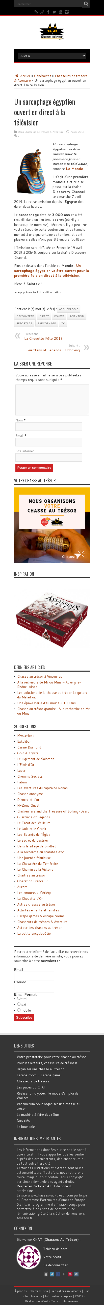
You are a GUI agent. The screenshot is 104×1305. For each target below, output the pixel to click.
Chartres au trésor (31, 875)
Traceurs (36, 1296)
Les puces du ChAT (31, 1087)
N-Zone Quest (28, 805)
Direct (44, 316)
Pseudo (20, 982)
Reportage (24, 323)
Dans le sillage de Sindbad (36, 846)
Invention (76, 316)
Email (19, 435)
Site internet (24, 451)
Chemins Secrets (30, 776)
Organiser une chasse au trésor (40, 1069)
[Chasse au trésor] (52, 36)
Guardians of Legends (33, 817)
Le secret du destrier (32, 840)
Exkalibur (24, 741)
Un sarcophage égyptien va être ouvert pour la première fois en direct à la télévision (51, 270)
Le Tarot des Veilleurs (33, 823)
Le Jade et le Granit (31, 828)
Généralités (42, 76)
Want (44, 1301)
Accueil (25, 76)
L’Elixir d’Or (25, 764)
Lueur (21, 770)
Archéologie (68, 309)
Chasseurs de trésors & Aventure (44, 132)
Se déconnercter (55, 1265)
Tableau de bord (55, 1249)
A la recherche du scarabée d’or (40, 852)
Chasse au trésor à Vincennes (39, 676)
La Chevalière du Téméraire (37, 863)
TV (63, 323)
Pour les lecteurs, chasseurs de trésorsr (47, 1063)
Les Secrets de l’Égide (33, 834)
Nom (19, 420)
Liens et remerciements (66, 1291)
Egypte (59, 316)
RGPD (79, 1296)
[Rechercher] (86, 4)
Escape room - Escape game (39, 1075)
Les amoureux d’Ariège (34, 892)
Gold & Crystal (28, 753)
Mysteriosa (25, 735)
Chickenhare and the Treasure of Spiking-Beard (53, 811)
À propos (21, 1291)
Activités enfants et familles (38, 910)
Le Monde (74, 168)
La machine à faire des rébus (38, 1114)
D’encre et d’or (28, 799)
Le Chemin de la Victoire (35, 869)
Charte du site (39, 1291)
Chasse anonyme (30, 793)
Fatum (22, 782)
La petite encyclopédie (34, 933)
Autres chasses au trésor (36, 904)
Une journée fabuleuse (34, 857)
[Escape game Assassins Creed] (52, 655)
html (23, 999)
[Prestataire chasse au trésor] (52, 562)
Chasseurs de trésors (33, 1081)
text (23, 1004)
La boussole (26, 1126)
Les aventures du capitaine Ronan (42, 788)
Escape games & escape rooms (41, 916)
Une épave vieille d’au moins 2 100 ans (46, 703)
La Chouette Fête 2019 (43, 336)
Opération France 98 (32, 881)
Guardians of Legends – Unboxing (53, 348)
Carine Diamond (29, 747)
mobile (25, 1010)
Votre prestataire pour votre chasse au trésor (51, 1057)
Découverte (25, 316)
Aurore (22, 887)
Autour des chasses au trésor (39, 927)
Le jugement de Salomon (35, 759)
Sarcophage (47, 323)
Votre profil (52, 1257)
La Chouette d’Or (30, 898)
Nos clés (23, 1120)
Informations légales (58, 1296)
